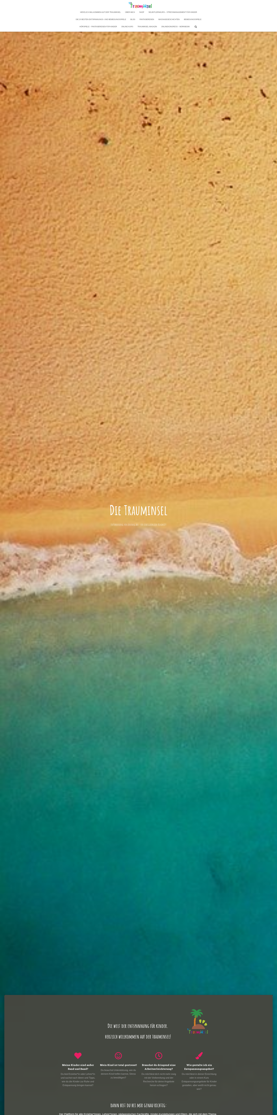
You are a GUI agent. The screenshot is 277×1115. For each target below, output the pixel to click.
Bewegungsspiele (192, 19)
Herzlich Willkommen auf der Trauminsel (100, 12)
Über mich (130, 12)
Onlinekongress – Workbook (175, 27)
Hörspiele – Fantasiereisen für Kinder (98, 27)
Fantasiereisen (147, 19)
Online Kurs (127, 27)
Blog (132, 19)
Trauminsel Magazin (147, 27)
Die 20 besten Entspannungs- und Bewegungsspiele (101, 19)
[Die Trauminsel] (138, 5)
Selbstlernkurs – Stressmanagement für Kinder (172, 12)
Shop (141, 12)
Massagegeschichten (169, 19)
